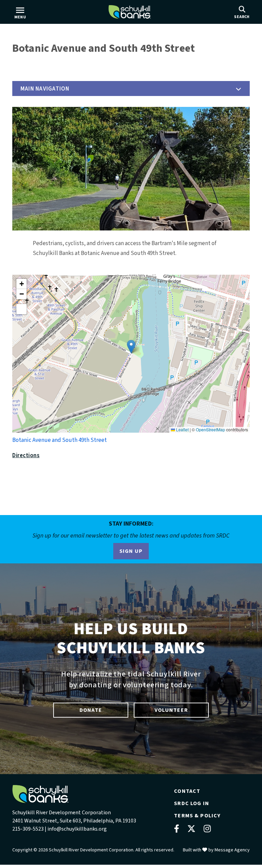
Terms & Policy (197, 815)
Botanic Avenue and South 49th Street (59, 440)
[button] (131, 88)
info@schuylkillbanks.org (77, 829)
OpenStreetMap (210, 429)
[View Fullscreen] (21, 309)
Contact (187, 791)
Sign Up (131, 551)
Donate (90, 710)
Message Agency (232, 850)
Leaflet (182, 429)
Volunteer (171, 710)
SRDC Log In (191, 803)
